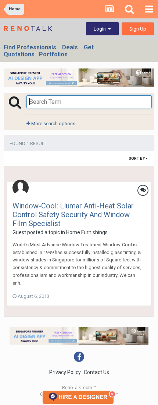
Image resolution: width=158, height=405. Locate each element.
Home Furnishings (87, 232)
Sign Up (137, 29)
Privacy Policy (65, 372)
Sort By (137, 158)
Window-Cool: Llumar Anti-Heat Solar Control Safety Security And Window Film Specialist (73, 214)
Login (101, 29)
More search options (52, 123)
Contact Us (96, 372)
